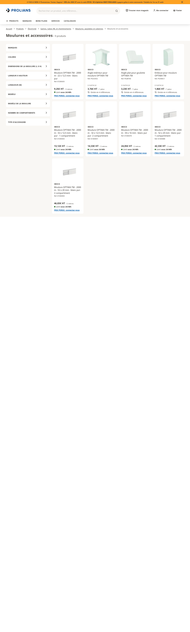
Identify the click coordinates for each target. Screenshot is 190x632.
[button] (78, 10)
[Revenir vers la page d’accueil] (18, 10)
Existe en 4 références (100, 92)
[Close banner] (182, 2)
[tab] (12, 21)
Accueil (9, 29)
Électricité (32, 29)
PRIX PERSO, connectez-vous (67, 96)
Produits (20, 29)
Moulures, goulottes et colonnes (89, 29)
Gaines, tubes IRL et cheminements (56, 29)
